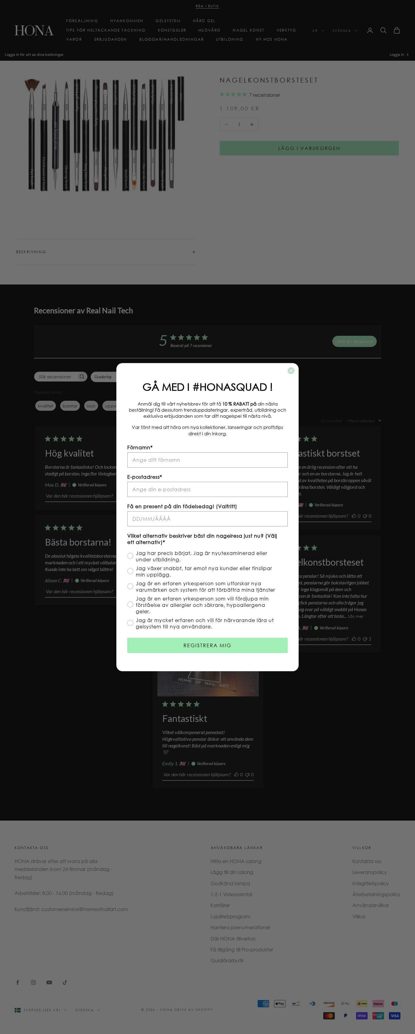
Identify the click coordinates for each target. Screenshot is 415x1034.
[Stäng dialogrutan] (291, 371)
